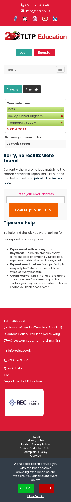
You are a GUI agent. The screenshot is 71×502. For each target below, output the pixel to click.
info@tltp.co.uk (37, 11)
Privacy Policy (35, 440)
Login (23, 52)
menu (11, 69)
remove (62, 109)
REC (6, 375)
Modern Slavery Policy (35, 444)
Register (45, 52)
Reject (46, 488)
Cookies (35, 456)
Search (32, 89)
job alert (40, 178)
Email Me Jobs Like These (33, 210)
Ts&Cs (35, 437)
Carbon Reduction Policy (35, 448)
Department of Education (23, 381)
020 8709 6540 (37, 5)
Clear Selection (16, 128)
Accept (26, 488)
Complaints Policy (35, 452)
